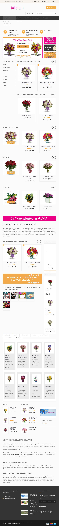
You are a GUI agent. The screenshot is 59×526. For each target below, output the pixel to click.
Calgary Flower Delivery (20, 465)
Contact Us (5, 522)
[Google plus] (49, 512)
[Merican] (55, 523)
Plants (4, 73)
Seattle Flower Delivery (22, 477)
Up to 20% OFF (48, 30)
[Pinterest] (43, 512)
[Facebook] (40, 512)
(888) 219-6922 (8, 496)
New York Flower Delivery (9, 476)
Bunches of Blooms (21, 387)
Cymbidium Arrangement (35, 387)
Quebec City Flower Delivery (42, 467)
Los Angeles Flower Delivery (36, 476)
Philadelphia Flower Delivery (46, 479)
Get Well (34, 335)
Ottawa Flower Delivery (31, 465)
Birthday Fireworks (48, 356)
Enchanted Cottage (26, 82)
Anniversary (7, 335)
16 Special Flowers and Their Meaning (34, 512)
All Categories (30, 13)
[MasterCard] (51, 523)
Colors (4, 64)
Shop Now (11, 142)
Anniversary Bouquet (35, 356)
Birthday (16, 335)
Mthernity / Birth (8, 337)
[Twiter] (46, 512)
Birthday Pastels (7, 387)
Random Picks (49, 274)
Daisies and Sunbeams (48, 387)
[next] (55, 61)
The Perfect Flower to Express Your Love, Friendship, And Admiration (34, 503)
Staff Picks (48, 272)
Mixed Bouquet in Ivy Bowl (47, 82)
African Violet (48, 206)
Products (5, 85)
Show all (50, 264)
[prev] (52, 61)
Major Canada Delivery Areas (15, 463)
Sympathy (5, 76)
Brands (14, 522)
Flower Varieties (6, 67)
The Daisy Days (50, 329)
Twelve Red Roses (26, 115)
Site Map (9, 522)
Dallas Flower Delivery (18, 480)
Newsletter (23, 522)
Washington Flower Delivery (9, 477)
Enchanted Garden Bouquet (13, 428)
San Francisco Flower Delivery (22, 476)
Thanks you (18, 337)
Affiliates (18, 522)
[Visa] (47, 523)
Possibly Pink (32, 427)
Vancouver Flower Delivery (17, 467)
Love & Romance (43, 335)
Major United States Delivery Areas (17, 473)
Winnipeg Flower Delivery (29, 467)
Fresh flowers (5, 70)
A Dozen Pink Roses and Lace (29, 177)
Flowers (7, 21)
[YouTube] (51, 512)
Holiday (4, 82)
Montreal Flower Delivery (43, 465)
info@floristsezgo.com (10, 498)
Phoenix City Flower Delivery (42, 480)
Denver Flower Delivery (20, 479)
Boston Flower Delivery (33, 477)
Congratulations (24, 335)
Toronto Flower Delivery (8, 465)
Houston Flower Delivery (8, 479)
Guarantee (29, 522)
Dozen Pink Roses (48, 176)
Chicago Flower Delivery (48, 476)
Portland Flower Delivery (29, 480)
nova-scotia (7, 23)
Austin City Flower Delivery (45, 477)
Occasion (5, 79)
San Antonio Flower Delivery (33, 479)
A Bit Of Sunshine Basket (29, 206)
